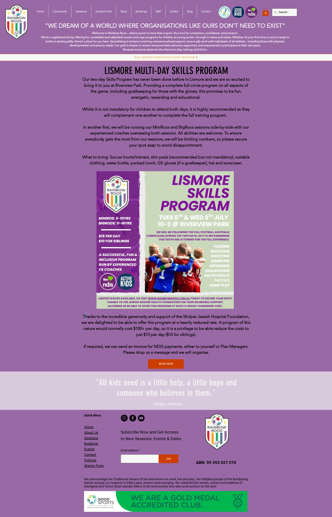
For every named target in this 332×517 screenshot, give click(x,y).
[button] (265, 12)
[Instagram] (124, 418)
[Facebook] (132, 418)
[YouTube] (141, 418)
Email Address (129, 450)
